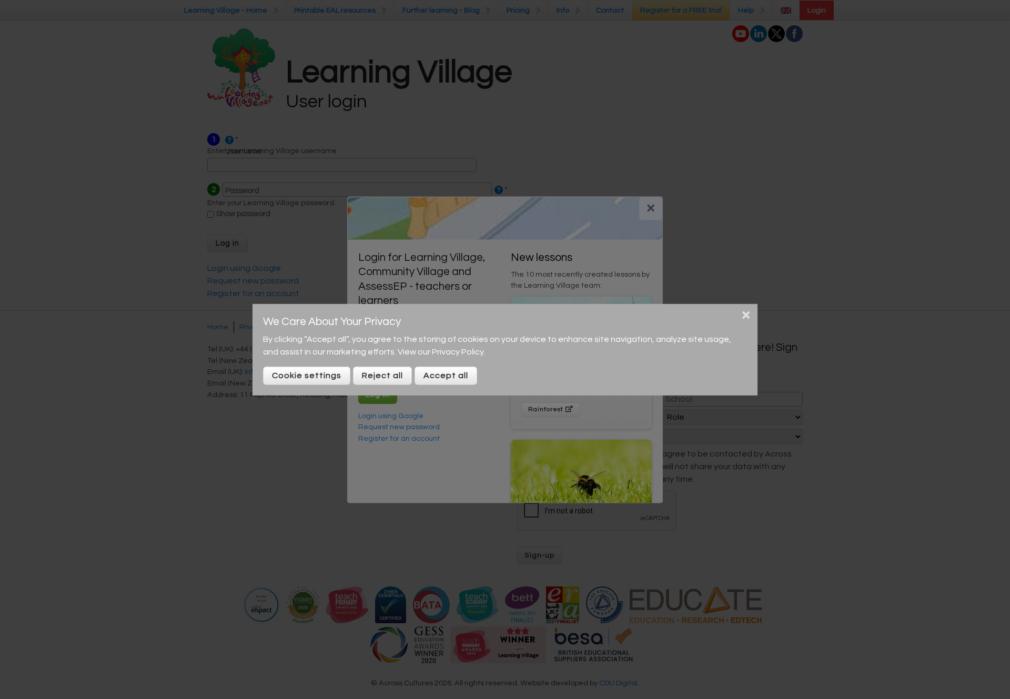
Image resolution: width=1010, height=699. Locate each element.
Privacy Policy (457, 352)
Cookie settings (306, 375)
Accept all (445, 375)
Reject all (382, 375)
